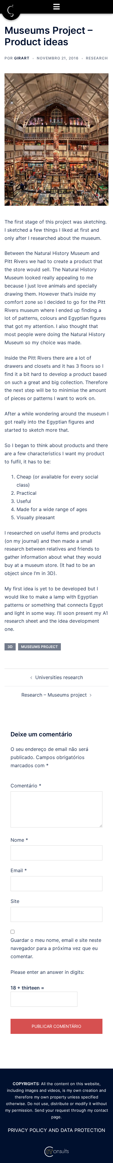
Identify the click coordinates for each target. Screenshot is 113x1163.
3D (10, 646)
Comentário (26, 786)
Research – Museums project (54, 695)
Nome (19, 840)
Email (19, 870)
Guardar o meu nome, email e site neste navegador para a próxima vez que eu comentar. (56, 948)
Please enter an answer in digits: (47, 972)
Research (97, 58)
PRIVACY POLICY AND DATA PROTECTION (56, 1130)
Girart (22, 58)
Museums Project (39, 646)
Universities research (59, 677)
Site (15, 901)
